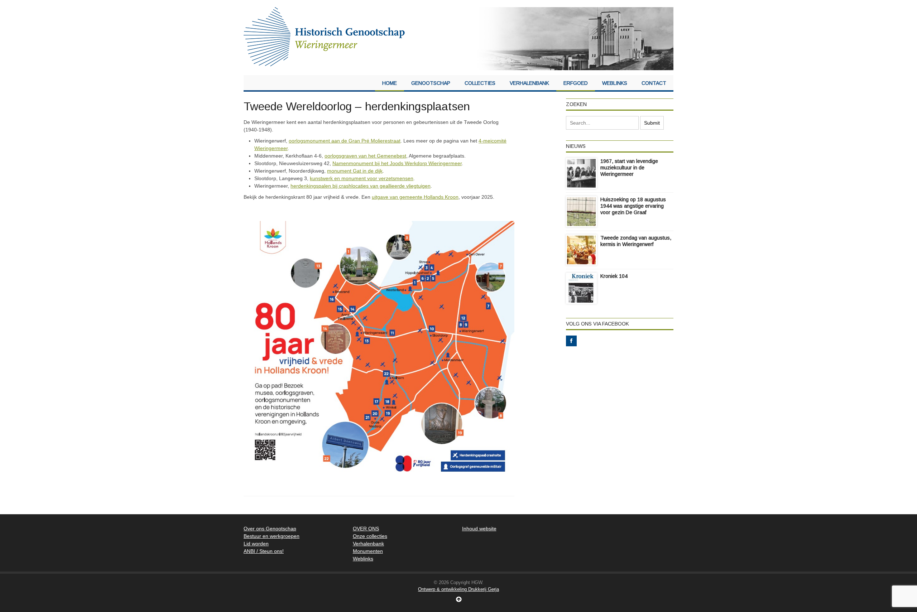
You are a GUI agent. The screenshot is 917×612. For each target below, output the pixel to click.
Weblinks (614, 83)
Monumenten (368, 551)
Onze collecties (370, 536)
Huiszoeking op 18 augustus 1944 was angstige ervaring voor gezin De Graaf (633, 206)
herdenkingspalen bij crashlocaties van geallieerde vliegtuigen (361, 186)
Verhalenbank (529, 83)
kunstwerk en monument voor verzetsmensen (361, 178)
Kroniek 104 (614, 276)
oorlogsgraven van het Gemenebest (365, 156)
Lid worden (256, 543)
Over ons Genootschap (270, 528)
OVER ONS (366, 528)
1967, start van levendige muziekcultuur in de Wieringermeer (629, 167)
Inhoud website (479, 528)
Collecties (480, 83)
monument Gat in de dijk (355, 171)
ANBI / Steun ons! (264, 551)
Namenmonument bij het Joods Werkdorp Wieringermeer (397, 163)
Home (389, 83)
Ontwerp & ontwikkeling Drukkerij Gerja (458, 589)
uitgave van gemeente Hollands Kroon (415, 197)
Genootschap (430, 83)
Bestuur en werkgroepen (271, 536)
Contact (654, 83)
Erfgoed (575, 83)
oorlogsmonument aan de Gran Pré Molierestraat (344, 141)
